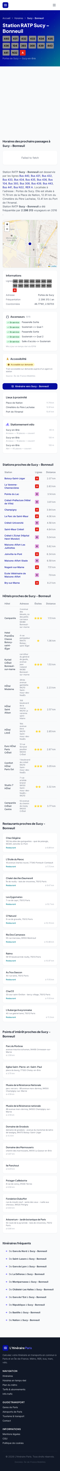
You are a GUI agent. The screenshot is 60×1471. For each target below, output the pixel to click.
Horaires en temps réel (14, 1380)
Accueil (6, 18)
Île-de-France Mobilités (34, 1462)
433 (32, 38)
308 (32, 45)
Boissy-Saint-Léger (14, 478)
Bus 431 (35, 175)
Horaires (18, 18)
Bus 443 (48, 183)
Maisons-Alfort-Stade (16, 560)
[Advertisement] (30, 100)
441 (6, 52)
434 (41, 38)
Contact (7, 1420)
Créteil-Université (13, 522)
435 (50, 38)
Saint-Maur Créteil (14, 529)
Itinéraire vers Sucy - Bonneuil (32, 386)
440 (6, 38)
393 (23, 45)
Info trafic (8, 1393)
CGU (5, 1438)
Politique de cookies (13, 1443)
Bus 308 (25, 183)
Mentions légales (11, 1434)
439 (41, 45)
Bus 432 (47, 175)
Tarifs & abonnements (14, 1389)
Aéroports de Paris (12, 1411)
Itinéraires (8, 1376)
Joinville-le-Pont (13, 554)
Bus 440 (24, 175)
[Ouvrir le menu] (54, 5)
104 (15, 45)
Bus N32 (19, 187)
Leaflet (53, 266)
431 (15, 38)
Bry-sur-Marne (12, 582)
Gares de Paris (10, 1407)
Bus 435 (30, 179)
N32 (14, 52)
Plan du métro (10, 1385)
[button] (7, 224)
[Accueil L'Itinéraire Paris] (5, 5)
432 (23, 38)
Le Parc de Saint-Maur (16, 516)
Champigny (10, 509)
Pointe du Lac (11, 494)
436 (6, 45)
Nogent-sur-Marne (14, 567)
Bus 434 (19, 179)
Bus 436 (42, 179)
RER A (29, 187)
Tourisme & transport (13, 1416)
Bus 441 (7, 187)
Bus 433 (7, 179)
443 (49, 45)
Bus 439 (36, 183)
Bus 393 (13, 183)
